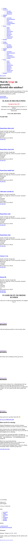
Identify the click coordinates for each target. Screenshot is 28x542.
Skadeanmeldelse (11, 19)
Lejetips (9, 24)
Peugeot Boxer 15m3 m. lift (7, 149)
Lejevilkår (9, 17)
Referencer (9, 34)
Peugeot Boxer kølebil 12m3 (7, 170)
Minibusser (9, 13)
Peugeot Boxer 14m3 (5, 235)
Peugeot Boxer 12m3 (5, 213)
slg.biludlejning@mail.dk (6, 527)
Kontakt (5, 39)
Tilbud (8, 28)
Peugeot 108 (3, 277)
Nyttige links (10, 36)
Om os (4, 26)
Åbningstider (10, 31)
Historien (9, 32)
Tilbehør (5, 15)
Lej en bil (5, 9)
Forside (4, 8)
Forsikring (5, 517)
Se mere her (3, 139)
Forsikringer (10, 22)
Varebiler (9, 11)
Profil (8, 27)
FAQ (8, 20)
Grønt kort (9, 38)
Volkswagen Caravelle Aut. (7, 191)
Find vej (9, 30)
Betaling (9, 35)
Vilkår (4, 16)
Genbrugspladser (11, 23)
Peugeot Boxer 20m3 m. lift (7, 128)
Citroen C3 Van (4, 256)
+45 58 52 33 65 (4, 526)
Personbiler (9, 12)
